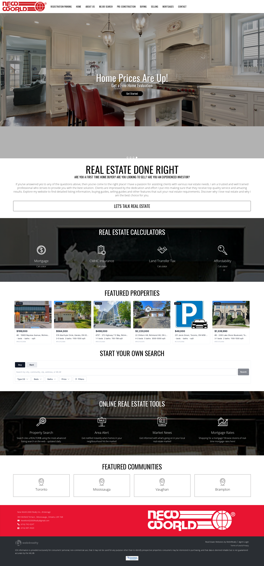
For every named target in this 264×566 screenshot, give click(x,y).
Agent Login (244, 542)
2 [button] (130, 157)
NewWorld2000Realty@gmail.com (35, 520)
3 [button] (133, 157)
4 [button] (136, 157)
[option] (132, 85)
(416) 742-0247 (27, 524)
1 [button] (127, 157)
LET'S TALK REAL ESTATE (132, 206)
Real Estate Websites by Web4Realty (221, 542)
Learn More (132, 90)
